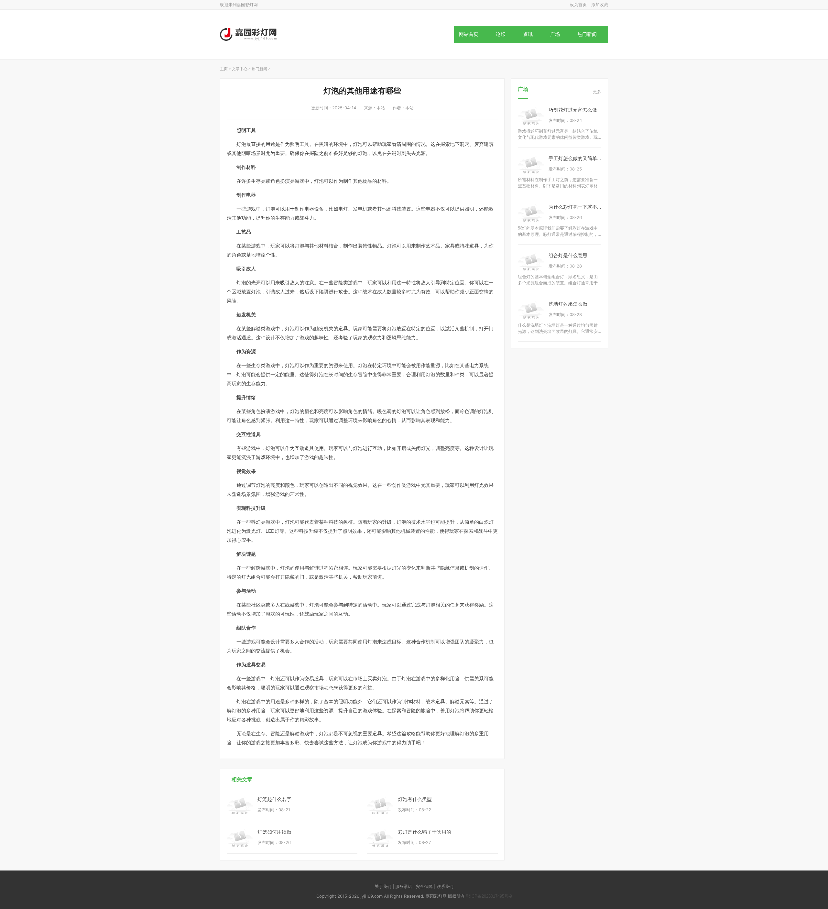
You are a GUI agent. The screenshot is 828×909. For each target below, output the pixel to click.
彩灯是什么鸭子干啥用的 (424, 832)
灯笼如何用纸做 (274, 832)
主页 (224, 69)
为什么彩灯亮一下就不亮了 (578, 207)
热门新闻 (587, 34)
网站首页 (468, 34)
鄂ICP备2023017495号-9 (489, 896)
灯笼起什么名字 (274, 799)
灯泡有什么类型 (415, 799)
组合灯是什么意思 (568, 255)
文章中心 (239, 69)
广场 (555, 34)
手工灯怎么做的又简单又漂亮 (580, 158)
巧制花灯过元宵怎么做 (573, 110)
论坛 (501, 34)
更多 (597, 91)
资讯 (528, 34)
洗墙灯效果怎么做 (568, 304)
